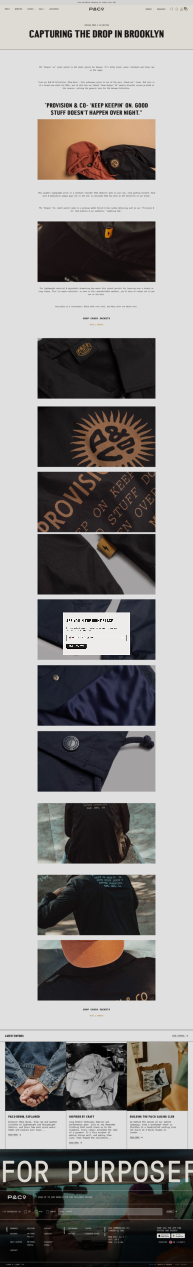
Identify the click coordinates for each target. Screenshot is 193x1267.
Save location (76, 646)
